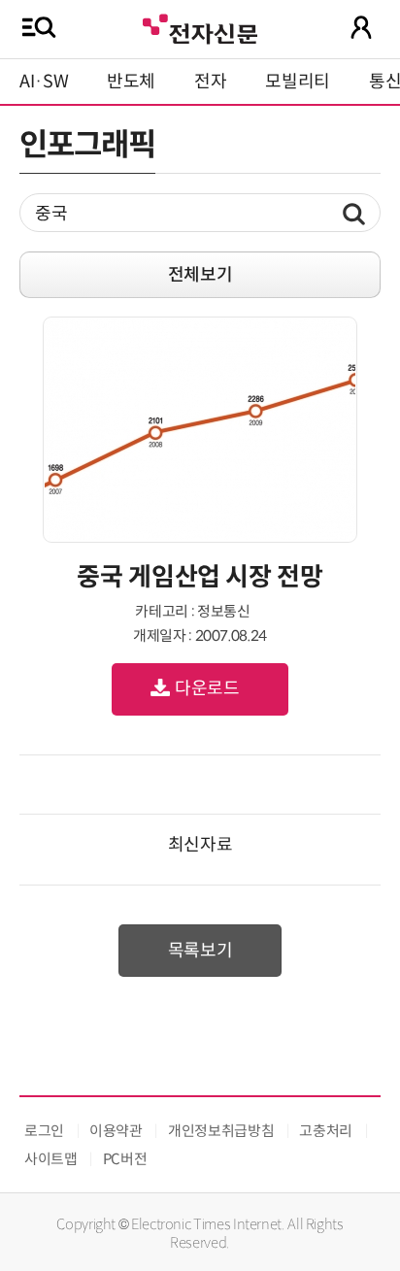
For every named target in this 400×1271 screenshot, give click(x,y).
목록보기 (200, 950)
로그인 (44, 1130)
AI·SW (43, 81)
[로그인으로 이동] (361, 27)
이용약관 (116, 1130)
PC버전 (125, 1159)
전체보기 (200, 274)
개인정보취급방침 (221, 1130)
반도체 (131, 81)
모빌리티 (297, 81)
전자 (210, 81)
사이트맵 (51, 1159)
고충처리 (325, 1130)
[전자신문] (200, 27)
